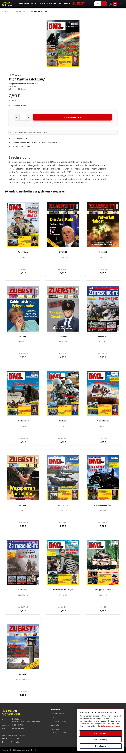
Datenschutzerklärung (110, 726)
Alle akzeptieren (101, 733)
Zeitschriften (64, 4)
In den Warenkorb (72, 117)
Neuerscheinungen (48, 4)
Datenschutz (56, 725)
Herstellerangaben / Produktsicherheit (29, 132)
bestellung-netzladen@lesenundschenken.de (26, 720)
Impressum (55, 729)
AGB (52, 718)
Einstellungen (100, 746)
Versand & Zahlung (58, 721)
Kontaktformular (57, 714)
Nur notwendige (101, 740)
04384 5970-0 (17, 725)
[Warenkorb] (121, 3)
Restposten (24, 4)
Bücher (34, 4)
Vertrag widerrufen (58, 733)
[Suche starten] (104, 3)
